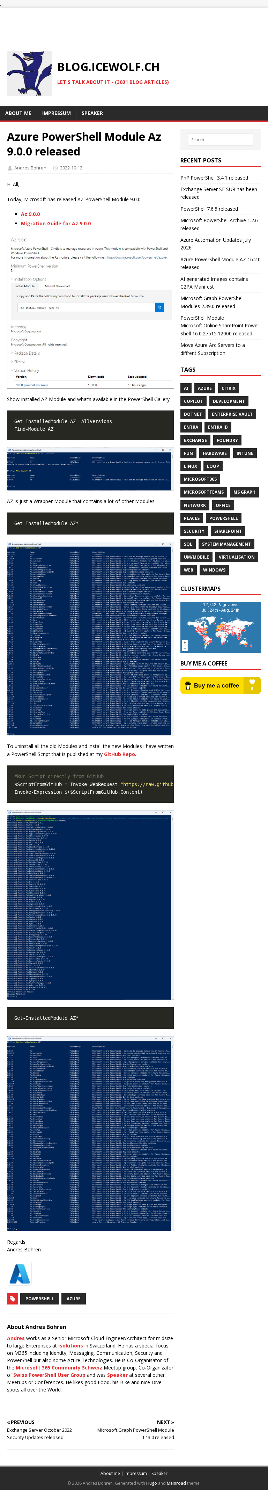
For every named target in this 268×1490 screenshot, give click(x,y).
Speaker (117, 1375)
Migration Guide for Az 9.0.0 (56, 223)
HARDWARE (215, 453)
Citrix (229, 388)
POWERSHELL (223, 518)
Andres (16, 1338)
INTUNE (245, 453)
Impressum (136, 1473)
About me (110, 1473)
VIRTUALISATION (237, 557)
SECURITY (194, 531)
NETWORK (195, 505)
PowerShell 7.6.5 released (209, 208)
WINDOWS (214, 570)
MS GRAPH (244, 492)
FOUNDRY (227, 440)
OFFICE (223, 505)
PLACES (192, 518)
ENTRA (191, 427)
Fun (188, 453)
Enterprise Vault (232, 414)
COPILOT (193, 401)
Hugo (151, 1483)
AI (186, 388)
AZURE (205, 388)
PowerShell (39, 1299)
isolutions (70, 1345)
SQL (188, 544)
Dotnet (193, 414)
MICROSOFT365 (200, 479)
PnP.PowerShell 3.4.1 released (214, 177)
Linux (190, 466)
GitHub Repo (119, 754)
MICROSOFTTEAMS (204, 492)
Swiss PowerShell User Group (49, 1375)
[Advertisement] (134, 23)
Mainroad (176, 1483)
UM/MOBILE (196, 557)
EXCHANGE (195, 440)
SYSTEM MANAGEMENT (226, 544)
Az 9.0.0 (30, 214)
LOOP (213, 466)
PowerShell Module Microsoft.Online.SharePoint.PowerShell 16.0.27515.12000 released (219, 325)
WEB (188, 570)
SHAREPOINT (228, 531)
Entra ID (218, 427)
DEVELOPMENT (229, 401)
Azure (74, 1299)
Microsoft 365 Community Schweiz (59, 1367)
